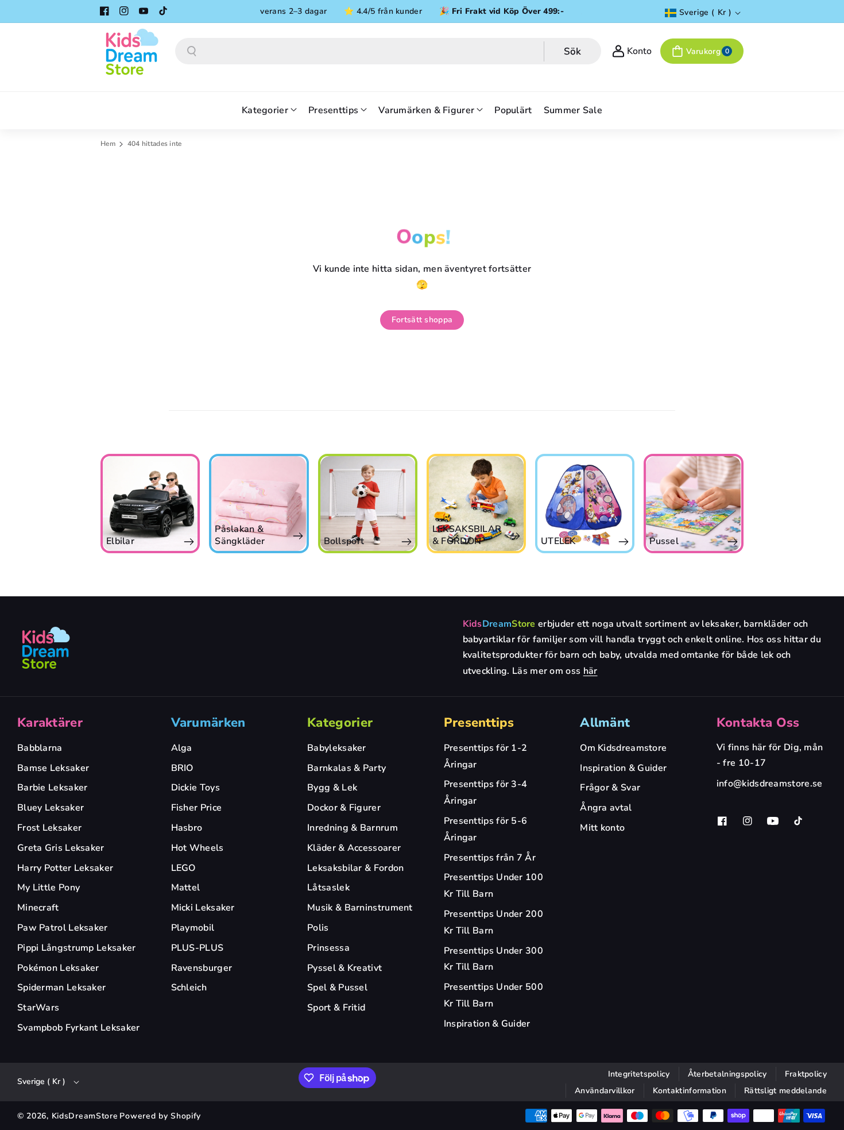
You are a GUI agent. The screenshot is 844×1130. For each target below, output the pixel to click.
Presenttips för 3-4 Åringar (486, 792)
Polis (318, 927)
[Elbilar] (150, 503)
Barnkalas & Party (346, 768)
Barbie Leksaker (52, 787)
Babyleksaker (336, 748)
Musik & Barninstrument (360, 907)
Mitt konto (602, 828)
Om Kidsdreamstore (623, 748)
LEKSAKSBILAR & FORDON (467, 535)
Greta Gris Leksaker (60, 848)
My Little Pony (48, 887)
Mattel (185, 887)
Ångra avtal (606, 807)
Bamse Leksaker (53, 768)
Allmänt (605, 722)
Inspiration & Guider (487, 1023)
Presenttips (479, 722)
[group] (150, 503)
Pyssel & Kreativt (344, 968)
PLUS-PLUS (197, 948)
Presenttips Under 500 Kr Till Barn (493, 995)
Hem (107, 143)
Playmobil (193, 927)
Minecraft (38, 907)
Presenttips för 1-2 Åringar (486, 756)
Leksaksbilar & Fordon (355, 868)
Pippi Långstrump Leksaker (76, 948)
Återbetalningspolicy (727, 1074)
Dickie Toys (195, 787)
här (590, 671)
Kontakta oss (758, 722)
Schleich (189, 987)
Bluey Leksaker (50, 807)
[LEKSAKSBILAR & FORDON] (476, 503)
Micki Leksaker (203, 907)
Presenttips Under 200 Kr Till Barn (493, 922)
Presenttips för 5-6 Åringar (486, 829)
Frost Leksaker (49, 828)
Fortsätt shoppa (422, 319)
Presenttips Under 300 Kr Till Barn (493, 959)
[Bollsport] (367, 503)
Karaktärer (50, 722)
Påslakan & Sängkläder (240, 535)
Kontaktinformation (689, 1090)
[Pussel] (693, 503)
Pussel (664, 541)
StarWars (38, 1007)
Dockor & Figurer (344, 807)
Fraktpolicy (806, 1074)
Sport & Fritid (336, 1007)
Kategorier (340, 722)
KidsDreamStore (85, 1115)
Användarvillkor (605, 1090)
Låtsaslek (328, 887)
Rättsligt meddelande (785, 1090)
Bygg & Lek (332, 787)
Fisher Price (196, 807)
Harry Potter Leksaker (65, 868)
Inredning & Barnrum (352, 828)
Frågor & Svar (610, 787)
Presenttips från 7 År (490, 857)
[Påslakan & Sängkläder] (258, 503)
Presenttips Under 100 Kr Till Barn (493, 885)
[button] (702, 51)
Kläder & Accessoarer (354, 848)
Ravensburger (202, 968)
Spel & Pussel (337, 987)
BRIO (182, 768)
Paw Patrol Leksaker (62, 927)
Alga (181, 748)
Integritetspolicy (639, 1074)
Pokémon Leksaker (58, 968)
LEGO (183, 868)
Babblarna (40, 748)
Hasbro (187, 828)
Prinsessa (328, 948)
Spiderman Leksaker (61, 987)
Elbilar (120, 541)
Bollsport (344, 541)
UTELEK (558, 541)
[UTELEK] (584, 503)
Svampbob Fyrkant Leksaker (78, 1027)
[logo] (46, 647)
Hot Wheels (197, 848)
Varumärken (208, 722)
